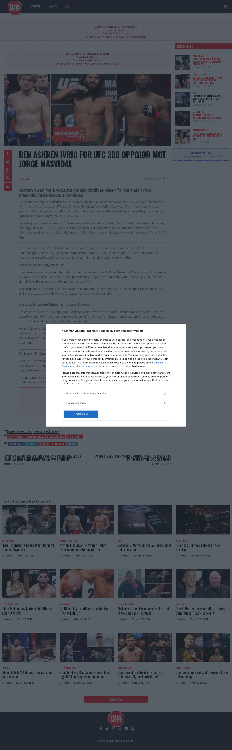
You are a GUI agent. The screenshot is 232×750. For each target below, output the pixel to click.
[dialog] (116, 375)
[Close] (178, 331)
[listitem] (116, 393)
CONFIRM (81, 414)
